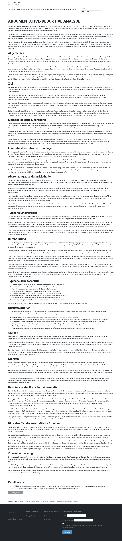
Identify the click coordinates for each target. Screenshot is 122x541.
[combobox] (91, 9)
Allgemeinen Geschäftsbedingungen (85, 525)
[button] (23, 9)
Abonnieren (67, 532)
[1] (108, 36)
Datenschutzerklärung (69, 527)
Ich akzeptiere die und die (82, 526)
